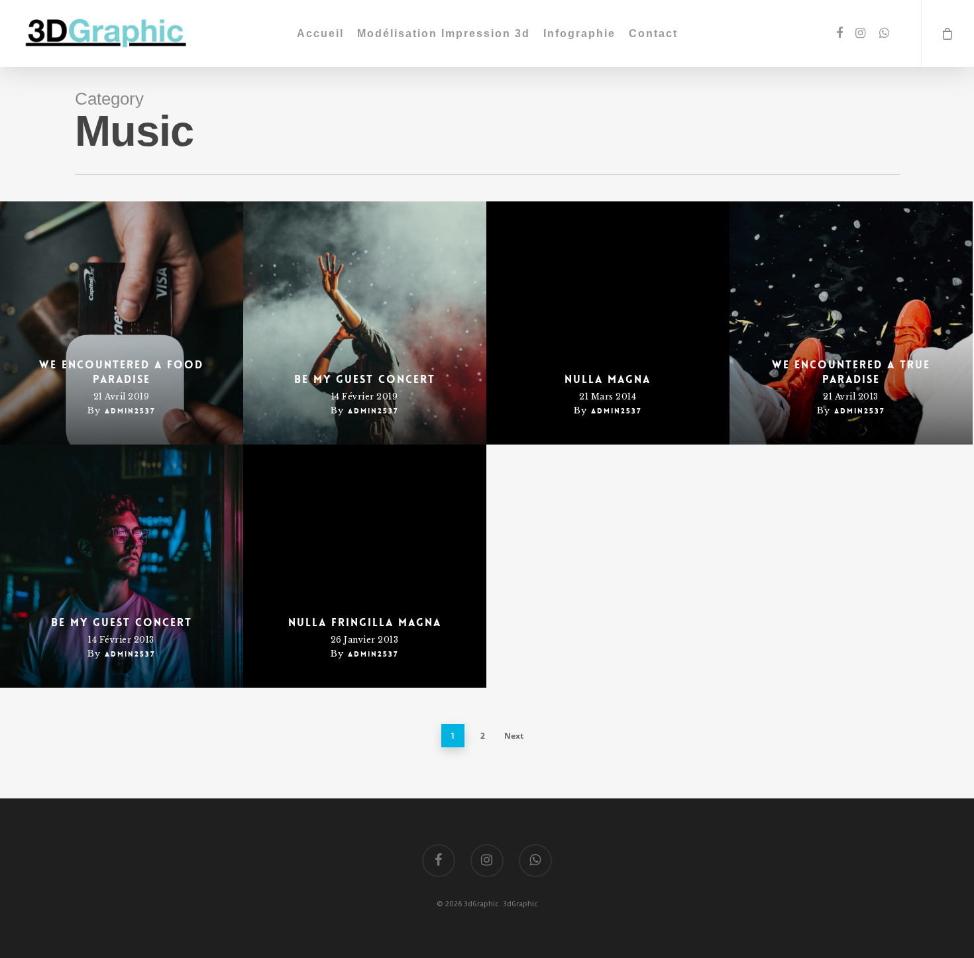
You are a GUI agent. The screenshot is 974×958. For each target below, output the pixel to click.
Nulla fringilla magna (364, 622)
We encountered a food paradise (121, 372)
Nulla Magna (608, 379)
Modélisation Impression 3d (443, 34)
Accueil (320, 34)
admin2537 (130, 411)
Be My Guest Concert (364, 379)
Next (513, 735)
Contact (653, 34)
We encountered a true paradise (851, 372)
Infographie (579, 34)
